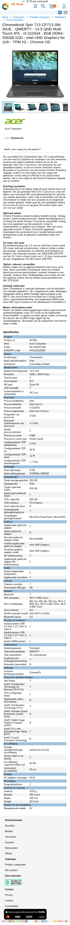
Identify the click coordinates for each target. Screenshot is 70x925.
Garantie (9, 842)
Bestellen (10, 825)
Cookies (9, 900)
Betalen (9, 831)
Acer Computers (14, 19)
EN (65, 12)
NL (60, 12)
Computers (19, 17)
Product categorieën (15, 864)
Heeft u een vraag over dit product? (22, 149)
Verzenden (10, 836)
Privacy (9, 895)
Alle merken (11, 870)
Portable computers (40, 17)
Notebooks (60, 17)
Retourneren (11, 848)
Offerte (8, 853)
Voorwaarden (11, 906)
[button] (64, 50)
